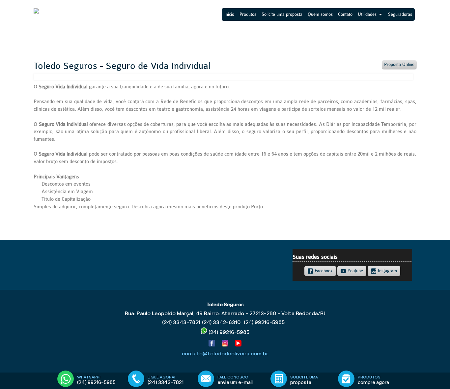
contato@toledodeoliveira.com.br (225, 353)
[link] (320, 271)
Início (229, 14)
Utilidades (367, 14)
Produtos (247, 14)
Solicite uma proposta (282, 14)
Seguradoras (400, 14)
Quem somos (320, 14)
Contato (345, 14)
